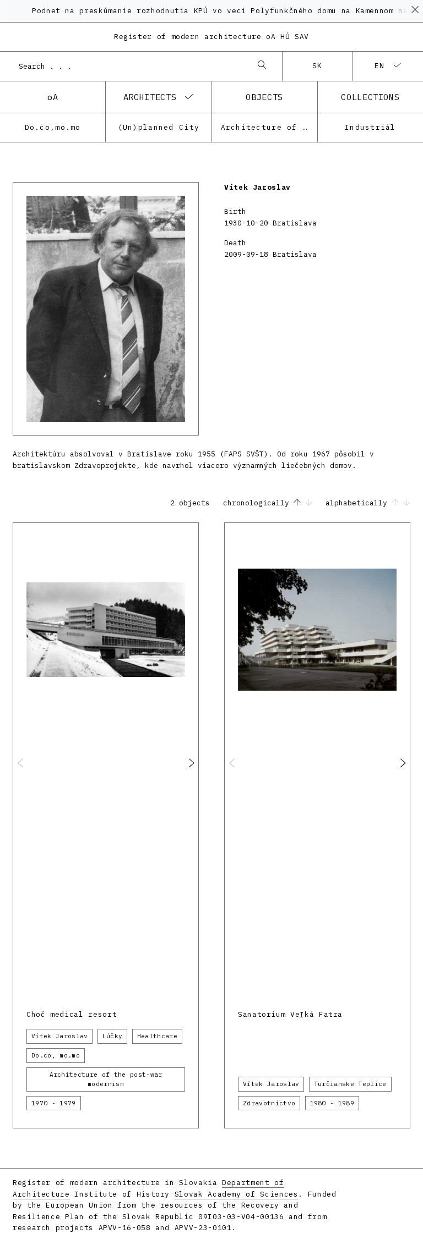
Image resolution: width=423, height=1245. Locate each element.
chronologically (258, 503)
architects (149, 96)
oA (52, 96)
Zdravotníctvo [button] (269, 1103)
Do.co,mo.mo (53, 127)
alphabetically (359, 503)
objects (264, 96)
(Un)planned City (158, 127)
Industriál (370, 127)
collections (370, 96)
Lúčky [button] (112, 1036)
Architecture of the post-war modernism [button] (106, 1079)
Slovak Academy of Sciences (237, 1194)
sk (317, 65)
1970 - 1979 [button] (53, 1103)
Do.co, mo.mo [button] (55, 1055)
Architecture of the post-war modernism (269, 127)
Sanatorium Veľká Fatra (290, 1014)
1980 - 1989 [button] (332, 1103)
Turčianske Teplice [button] (350, 1084)
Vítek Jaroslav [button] (59, 1036)
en (380, 65)
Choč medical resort (71, 1014)
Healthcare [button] (157, 1036)
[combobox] (130, 66)
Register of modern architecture (211, 36)
